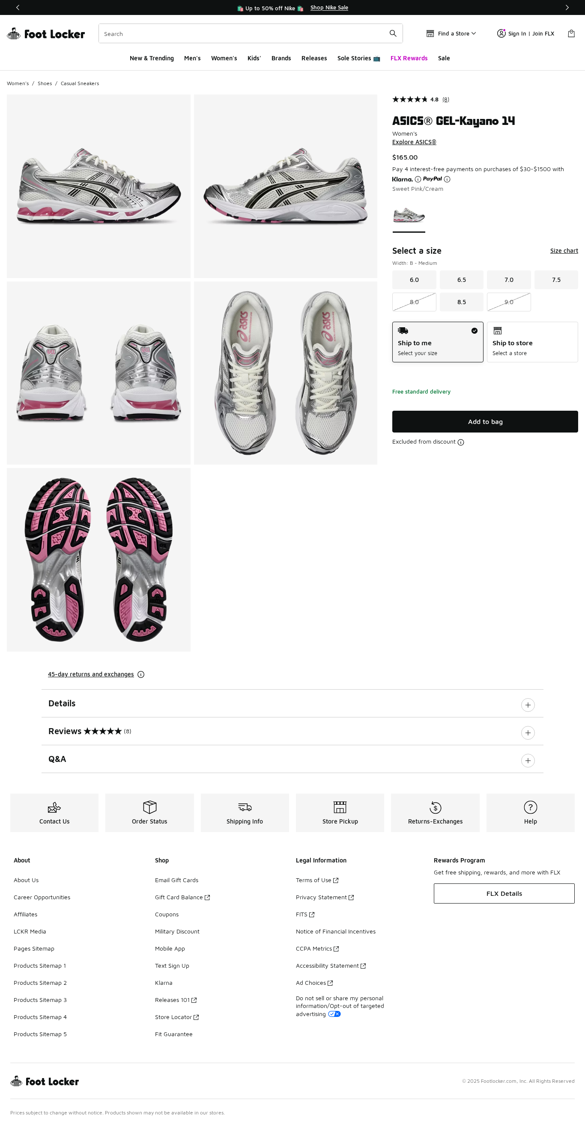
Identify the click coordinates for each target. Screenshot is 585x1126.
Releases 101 (172, 999)
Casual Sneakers (80, 83)
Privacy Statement (321, 897)
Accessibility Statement (327, 965)
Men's (192, 58)
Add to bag (485, 421)
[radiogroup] (485, 342)
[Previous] (18, 7)
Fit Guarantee (174, 1033)
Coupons (167, 914)
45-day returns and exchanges (91, 674)
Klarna (164, 982)
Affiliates (25, 914)
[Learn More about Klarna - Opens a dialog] (418, 179)
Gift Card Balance (179, 897)
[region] (292, 8)
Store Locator (173, 1016)
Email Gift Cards (176, 879)
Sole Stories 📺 (358, 58)
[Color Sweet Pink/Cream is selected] (409, 215)
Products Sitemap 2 (40, 982)
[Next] (567, 7)
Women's (224, 58)
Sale (444, 58)
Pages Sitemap (34, 948)
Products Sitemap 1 (40, 965)
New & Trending (152, 58)
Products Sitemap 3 (40, 999)
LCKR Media (30, 931)
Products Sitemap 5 (40, 1033)
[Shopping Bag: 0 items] (571, 33)
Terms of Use (313, 879)
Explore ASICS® (414, 141)
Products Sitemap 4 (40, 1016)
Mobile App (170, 948)
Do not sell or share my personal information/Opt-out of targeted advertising (340, 1005)
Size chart (564, 250)
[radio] (438, 342)
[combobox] (251, 33)
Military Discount (177, 931)
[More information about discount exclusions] (461, 442)
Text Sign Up (172, 965)
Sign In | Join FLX (531, 33)
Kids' (254, 58)
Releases (314, 58)
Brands (281, 58)
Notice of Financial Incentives (336, 931)
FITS (301, 914)
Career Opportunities (42, 897)
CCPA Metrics (314, 948)
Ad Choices (311, 982)
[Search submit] (393, 33)
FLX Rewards (409, 58)
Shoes (45, 83)
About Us (26, 879)
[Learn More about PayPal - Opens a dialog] (447, 179)
